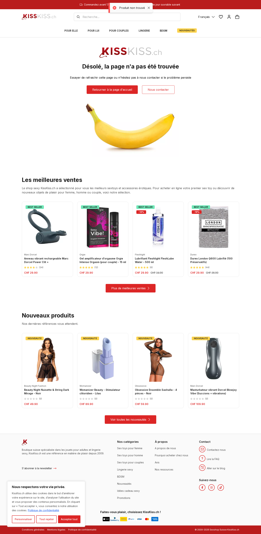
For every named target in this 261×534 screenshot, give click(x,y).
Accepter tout (69, 519)
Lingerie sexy (125, 469)
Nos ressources (164, 469)
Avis (157, 462)
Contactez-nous (216, 449)
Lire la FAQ (213, 459)
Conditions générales (33, 529)
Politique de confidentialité (43, 510)
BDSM (120, 476)
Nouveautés (124, 483)
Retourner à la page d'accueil (112, 89)
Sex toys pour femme (129, 448)
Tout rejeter (46, 519)
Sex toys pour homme (130, 455)
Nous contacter (158, 89)
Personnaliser (23, 519)
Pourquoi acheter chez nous (171, 455)
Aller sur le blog (216, 468)
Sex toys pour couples (130, 462)
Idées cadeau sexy (128, 490)
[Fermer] (81, 484)
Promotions (123, 497)
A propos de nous (165, 448)
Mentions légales (56, 529)
